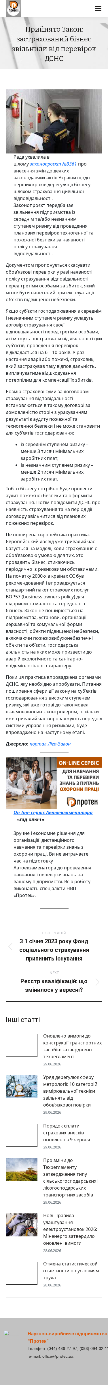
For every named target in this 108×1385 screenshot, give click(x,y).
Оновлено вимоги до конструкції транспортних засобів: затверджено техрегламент (72, 1046)
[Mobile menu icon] (98, 9)
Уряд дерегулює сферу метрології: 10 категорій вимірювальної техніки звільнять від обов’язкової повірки (70, 1091)
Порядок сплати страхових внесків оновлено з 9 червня (66, 1133)
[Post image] (21, 1045)
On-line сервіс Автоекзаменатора (53, 812)
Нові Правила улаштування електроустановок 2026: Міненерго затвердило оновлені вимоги (70, 1229)
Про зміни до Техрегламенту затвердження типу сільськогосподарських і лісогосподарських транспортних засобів (70, 1177)
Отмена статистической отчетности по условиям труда (71, 1271)
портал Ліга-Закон (50, 744)
